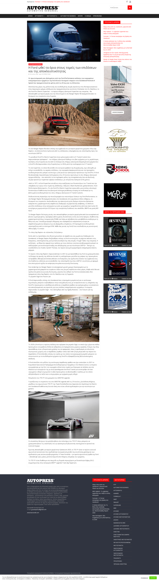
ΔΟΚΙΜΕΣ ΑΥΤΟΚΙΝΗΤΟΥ (121, 526)
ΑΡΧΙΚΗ (30, 16)
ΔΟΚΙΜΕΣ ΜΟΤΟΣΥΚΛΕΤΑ (121, 529)
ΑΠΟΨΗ (80, 16)
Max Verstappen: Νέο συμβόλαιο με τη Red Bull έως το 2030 (101, 517)
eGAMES (116, 493)
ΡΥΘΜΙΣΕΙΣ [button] (144, 578)
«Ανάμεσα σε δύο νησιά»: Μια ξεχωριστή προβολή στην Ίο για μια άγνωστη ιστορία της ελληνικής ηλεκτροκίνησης (117, 54)
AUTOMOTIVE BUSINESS (68, 16)
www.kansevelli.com (33, 512)
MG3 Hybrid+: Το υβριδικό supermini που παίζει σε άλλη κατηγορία (55, 2)
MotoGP (116, 502)
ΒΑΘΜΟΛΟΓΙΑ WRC (119, 523)
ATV (115, 484)
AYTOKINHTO (39, 16)
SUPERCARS (117, 505)
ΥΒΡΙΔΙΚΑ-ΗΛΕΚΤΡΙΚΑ (120, 564)
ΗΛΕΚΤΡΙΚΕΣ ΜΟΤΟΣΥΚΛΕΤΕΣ (123, 539)
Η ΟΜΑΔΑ (88, 16)
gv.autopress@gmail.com (38, 509)
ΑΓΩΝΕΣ (116, 511)
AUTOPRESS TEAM (45, 74)
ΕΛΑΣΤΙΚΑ (117, 532)
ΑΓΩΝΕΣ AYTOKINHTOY (121, 514)
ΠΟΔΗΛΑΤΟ (117, 558)
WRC (115, 508)
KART (115, 499)
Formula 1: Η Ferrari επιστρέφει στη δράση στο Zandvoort (100, 500)
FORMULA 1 (117, 496)
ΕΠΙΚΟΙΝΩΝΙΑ (97, 16)
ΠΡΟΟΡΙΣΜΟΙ (118, 561)
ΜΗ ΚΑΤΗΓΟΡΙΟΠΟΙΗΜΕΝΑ (122, 542)
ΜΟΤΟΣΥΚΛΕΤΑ (52, 16)
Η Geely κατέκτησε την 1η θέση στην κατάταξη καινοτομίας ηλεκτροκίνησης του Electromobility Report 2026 (117, 43)
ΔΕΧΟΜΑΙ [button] (153, 578)
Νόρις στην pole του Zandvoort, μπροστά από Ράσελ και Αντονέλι (99, 486)
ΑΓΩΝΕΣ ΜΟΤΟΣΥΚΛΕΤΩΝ (122, 517)
